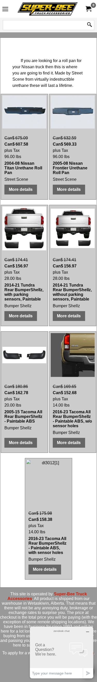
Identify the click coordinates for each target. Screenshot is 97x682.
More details (21, 189)
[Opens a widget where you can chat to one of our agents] (61, 652)
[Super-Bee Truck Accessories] (48, 9)
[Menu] (5, 9)
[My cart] (88, 9)
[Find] (89, 25)
